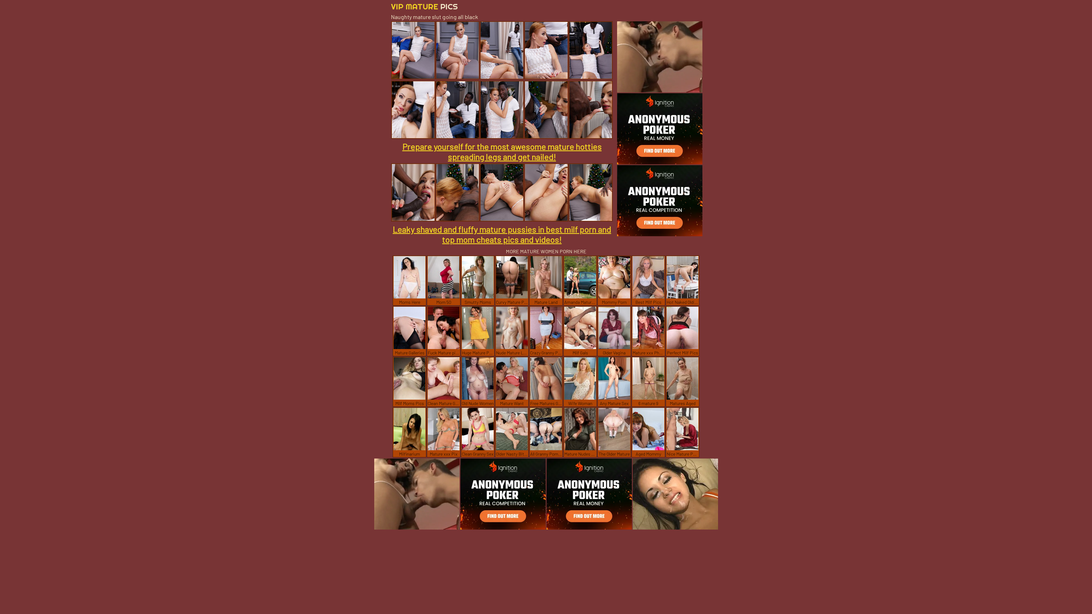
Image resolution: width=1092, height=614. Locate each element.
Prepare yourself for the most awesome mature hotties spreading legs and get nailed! (502, 151)
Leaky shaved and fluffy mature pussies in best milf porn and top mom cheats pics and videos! (502, 234)
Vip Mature (424, 6)
